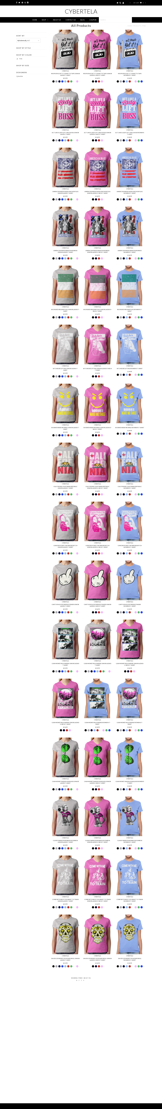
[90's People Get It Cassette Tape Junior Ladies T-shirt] (65, 49)
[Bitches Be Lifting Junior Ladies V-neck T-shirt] (97, 344)
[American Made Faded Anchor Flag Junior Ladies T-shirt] (65, 167)
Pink (20, 59)
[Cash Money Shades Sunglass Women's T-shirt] (130, 757)
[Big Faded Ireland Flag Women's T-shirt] (130, 285)
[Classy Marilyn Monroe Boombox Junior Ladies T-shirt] (65, 816)
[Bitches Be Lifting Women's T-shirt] (130, 344)
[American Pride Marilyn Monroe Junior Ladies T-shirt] (65, 226)
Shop (44, 20)
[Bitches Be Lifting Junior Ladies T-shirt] (65, 344)
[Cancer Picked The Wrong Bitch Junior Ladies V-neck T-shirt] (97, 521)
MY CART (138, 3)
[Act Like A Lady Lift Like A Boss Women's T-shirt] (130, 108)
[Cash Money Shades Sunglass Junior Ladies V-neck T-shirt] (97, 757)
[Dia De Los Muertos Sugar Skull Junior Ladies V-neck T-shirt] (97, 934)
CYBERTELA (81, 11)
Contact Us (71, 20)
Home (34, 20)
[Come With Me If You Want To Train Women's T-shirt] (130, 875)
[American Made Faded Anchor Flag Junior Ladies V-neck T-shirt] (97, 167)
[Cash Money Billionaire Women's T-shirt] (97, 698)
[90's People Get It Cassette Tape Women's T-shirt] (130, 49)
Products (137, 26)
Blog (82, 20)
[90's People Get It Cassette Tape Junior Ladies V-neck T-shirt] (97, 49)
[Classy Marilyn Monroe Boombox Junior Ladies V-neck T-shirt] (97, 816)
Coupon (92, 20)
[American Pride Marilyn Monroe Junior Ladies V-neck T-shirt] (97, 226)
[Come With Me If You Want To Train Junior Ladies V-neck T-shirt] (97, 875)
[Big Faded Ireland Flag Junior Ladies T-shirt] (65, 285)
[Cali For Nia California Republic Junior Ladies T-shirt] (65, 462)
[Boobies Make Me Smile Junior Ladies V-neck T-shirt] (97, 403)
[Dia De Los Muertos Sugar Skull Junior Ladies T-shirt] (65, 934)
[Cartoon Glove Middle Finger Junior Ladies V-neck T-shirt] (97, 580)
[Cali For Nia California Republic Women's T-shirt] (130, 462)
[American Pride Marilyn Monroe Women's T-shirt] (130, 226)
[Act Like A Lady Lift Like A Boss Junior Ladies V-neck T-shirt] (97, 108)
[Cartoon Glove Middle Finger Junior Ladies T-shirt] (65, 580)
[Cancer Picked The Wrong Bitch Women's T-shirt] (130, 521)
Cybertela (19, 76)
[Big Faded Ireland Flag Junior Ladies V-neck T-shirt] (97, 285)
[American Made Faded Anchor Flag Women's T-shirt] (130, 167)
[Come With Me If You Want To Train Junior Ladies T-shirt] (65, 875)
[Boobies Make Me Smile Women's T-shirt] (130, 403)
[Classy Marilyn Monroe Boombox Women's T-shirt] (130, 816)
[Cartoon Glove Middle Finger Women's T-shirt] (130, 580)
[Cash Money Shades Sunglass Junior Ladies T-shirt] (65, 757)
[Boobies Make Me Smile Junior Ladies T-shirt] (65, 403)
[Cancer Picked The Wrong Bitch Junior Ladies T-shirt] (65, 521)
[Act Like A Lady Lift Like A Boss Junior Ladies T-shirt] (65, 108)
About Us (57, 20)
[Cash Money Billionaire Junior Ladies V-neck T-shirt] (130, 639)
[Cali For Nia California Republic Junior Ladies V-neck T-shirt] (97, 462)
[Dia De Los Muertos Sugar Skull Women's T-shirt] (130, 934)
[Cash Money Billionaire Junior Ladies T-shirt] (65, 639)
